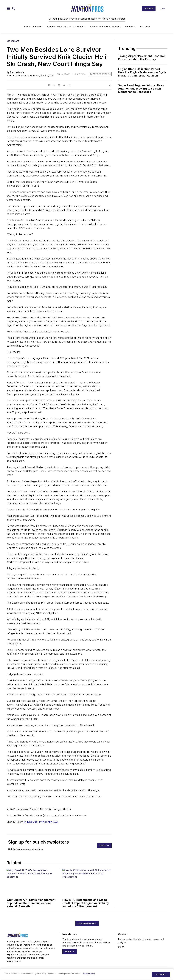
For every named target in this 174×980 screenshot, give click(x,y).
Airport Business (33, 27)
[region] (87, 974)
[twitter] (59, 85)
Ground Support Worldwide (105, 27)
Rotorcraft (13, 41)
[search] (14, 9)
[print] (110, 85)
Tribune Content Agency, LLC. (41, 821)
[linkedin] (54, 85)
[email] (69, 85)
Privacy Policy (89, 974)
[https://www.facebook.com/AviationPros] (119, 947)
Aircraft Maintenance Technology (66, 27)
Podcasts (130, 27)
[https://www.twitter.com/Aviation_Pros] (123, 947)
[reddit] (64, 85)
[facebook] (49, 85)
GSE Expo (145, 27)
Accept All (160, 974)
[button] (9, 9)
